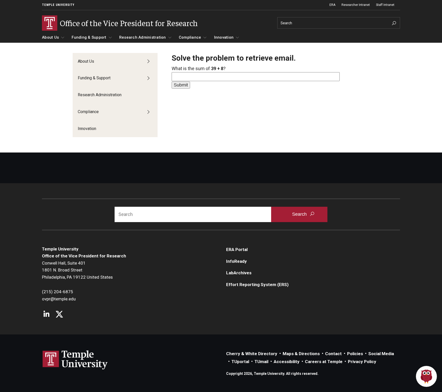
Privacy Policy (362, 361)
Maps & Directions (301, 353)
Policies (355, 353)
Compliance (190, 37)
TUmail (261, 361)
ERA (332, 5)
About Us (50, 37)
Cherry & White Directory (251, 353)
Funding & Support (89, 37)
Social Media (381, 353)
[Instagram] (46, 314)
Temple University (58, 5)
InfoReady (236, 261)
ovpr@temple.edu (59, 298)
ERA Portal (237, 249)
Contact (333, 353)
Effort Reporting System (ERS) (257, 284)
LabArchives (238, 272)
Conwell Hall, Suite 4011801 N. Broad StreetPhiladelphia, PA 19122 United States (77, 270)
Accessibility (287, 361)
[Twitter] (59, 314)
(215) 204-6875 (57, 291)
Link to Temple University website (75, 360)
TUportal (240, 361)
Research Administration (142, 37)
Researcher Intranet (355, 5)
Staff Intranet (385, 5)
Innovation (224, 37)
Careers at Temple (323, 361)
